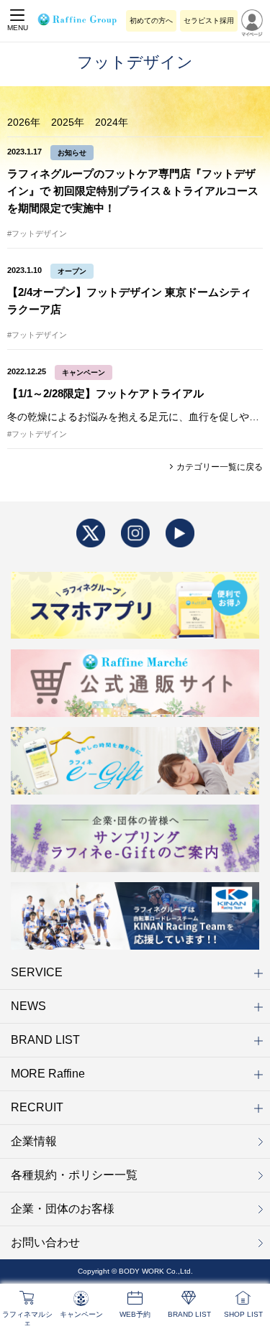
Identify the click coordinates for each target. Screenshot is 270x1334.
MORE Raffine (48, 1073)
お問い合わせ (45, 1242)
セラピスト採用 (209, 20)
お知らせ (72, 153)
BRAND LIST (45, 1040)
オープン (72, 271)
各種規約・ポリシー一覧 (74, 1175)
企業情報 (34, 1141)
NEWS (28, 1006)
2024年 (111, 122)
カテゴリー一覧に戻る (218, 467)
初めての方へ (151, 20)
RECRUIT (37, 1107)
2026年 (23, 122)
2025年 (67, 122)
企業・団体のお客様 (62, 1209)
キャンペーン (83, 372)
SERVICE (37, 972)
